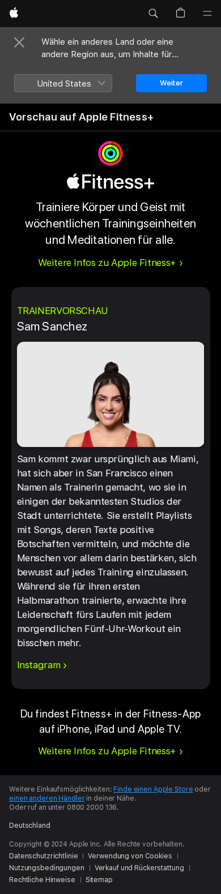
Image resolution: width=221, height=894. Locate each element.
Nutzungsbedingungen (46, 868)
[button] (153, 13)
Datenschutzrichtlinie (43, 856)
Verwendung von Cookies (130, 856)
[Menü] (207, 13)
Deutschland (29, 825)
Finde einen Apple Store (153, 789)
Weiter (171, 83)
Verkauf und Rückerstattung (139, 868)
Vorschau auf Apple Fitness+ (81, 116)
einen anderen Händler (46, 798)
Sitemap (99, 880)
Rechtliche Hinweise (42, 880)
